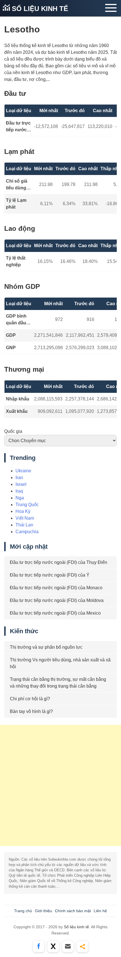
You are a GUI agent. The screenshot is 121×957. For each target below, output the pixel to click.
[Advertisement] (60, 785)
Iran (19, 477)
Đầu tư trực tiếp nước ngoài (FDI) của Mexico (55, 613)
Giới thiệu (43, 911)
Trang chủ (23, 911)
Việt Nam (24, 518)
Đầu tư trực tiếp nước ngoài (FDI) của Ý (49, 575)
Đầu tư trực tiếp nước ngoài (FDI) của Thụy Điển (58, 562)
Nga (19, 497)
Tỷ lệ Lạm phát (16, 203)
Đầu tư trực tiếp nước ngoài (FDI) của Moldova (57, 600)
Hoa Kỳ (22, 511)
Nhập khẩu (17, 398)
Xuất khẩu (17, 411)
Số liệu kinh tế (39, 8)
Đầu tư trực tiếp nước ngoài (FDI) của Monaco (56, 587)
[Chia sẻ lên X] (53, 946)
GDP (11, 335)
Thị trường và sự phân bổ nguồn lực (46, 647)
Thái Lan (24, 524)
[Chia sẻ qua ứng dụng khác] (82, 946)
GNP (11, 347)
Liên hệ (100, 911)
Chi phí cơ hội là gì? (30, 698)
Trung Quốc (27, 504)
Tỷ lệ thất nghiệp (15, 261)
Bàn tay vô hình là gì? (31, 711)
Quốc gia (13, 431)
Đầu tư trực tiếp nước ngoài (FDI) (18, 127)
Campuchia (27, 531)
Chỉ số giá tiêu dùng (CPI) (16, 185)
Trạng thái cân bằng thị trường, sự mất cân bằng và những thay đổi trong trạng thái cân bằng (58, 682)
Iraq (19, 491)
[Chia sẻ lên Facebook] (38, 946)
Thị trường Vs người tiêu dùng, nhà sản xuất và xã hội (60, 663)
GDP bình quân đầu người (16, 320)
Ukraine (23, 470)
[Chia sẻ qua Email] (68, 946)
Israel (20, 484)
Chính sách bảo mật (73, 911)
